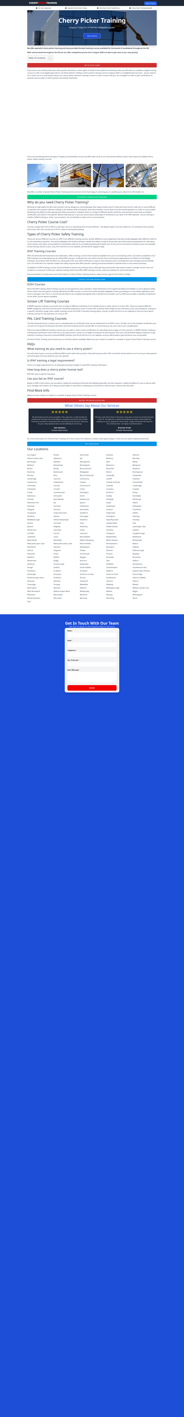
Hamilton (31, 516)
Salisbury (31, 564)
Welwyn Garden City (141, 588)
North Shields (85, 543)
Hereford (83, 519)
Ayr (81, 458)
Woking (109, 594)
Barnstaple (31, 462)
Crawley (136, 489)
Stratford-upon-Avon (35, 577)
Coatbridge (137, 485)
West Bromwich (33, 591)
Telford (135, 581)
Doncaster (58, 496)
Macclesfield (85, 537)
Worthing (110, 598)
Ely (55, 502)
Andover (109, 455)
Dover (82, 496)
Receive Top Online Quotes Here (92, 400)
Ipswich (30, 526)
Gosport (109, 509)
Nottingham (85, 547)
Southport (31, 571)
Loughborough (139, 533)
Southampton (111, 567)
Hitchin (30, 523)
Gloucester (84, 509)
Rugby (56, 560)
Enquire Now (92, 609)
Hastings (136, 516)
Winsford (83, 594)
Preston (109, 554)
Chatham (136, 479)
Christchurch (85, 485)
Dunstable (137, 496)
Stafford (109, 571)
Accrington (31, 455)
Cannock (57, 479)
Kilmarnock (31, 530)
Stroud (82, 577)
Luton (56, 537)
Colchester (31, 489)
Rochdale (110, 557)
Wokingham (137, 594)
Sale (108, 560)
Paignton (57, 550)
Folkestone (84, 506)
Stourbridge (137, 574)
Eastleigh (110, 499)
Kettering (83, 526)
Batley (135, 462)
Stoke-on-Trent (112, 574)
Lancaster (57, 530)
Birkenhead (58, 465)
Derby (135, 492)
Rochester (137, 557)
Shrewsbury (137, 564)
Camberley (137, 475)
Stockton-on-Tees (87, 574)
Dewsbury (31, 496)
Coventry (110, 489)
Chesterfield (137, 482)
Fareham (30, 506)
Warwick (57, 588)
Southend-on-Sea (140, 567)
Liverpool (83, 533)
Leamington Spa (139, 526)
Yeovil (135, 598)
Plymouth (31, 554)
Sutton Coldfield (139, 577)
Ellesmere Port (33, 502)
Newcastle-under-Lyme (63, 543)
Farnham (57, 506)
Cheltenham (58, 482)
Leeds (82, 530)
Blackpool (136, 465)
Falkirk (135, 502)
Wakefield (84, 584)
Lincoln (56, 533)
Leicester (110, 530)
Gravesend (31, 513)
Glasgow (30, 509)
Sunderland (111, 577)
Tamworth (84, 581)
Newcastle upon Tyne (36, 543)
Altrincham (84, 455)
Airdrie (56, 455)
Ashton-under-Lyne (35, 458)
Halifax (135, 513)
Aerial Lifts (144, 439)
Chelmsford (32, 482)
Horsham (57, 523)
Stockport (58, 574)
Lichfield (30, 533)
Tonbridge (31, 584)
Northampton (111, 543)
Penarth (109, 550)
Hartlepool (110, 516)
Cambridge (31, 479)
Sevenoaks (84, 564)
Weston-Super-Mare (62, 591)
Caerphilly (110, 475)
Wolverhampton (33, 598)
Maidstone (137, 537)
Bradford (136, 468)
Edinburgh (137, 499)
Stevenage (31, 574)
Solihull (56, 567)
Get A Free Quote (92, 444)
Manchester (32, 540)
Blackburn (110, 465)
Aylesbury (57, 458)
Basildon (57, 462)
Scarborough (59, 564)
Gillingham (137, 506)
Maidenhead (111, 537)
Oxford (30, 550)
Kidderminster (112, 526)
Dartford (109, 492)
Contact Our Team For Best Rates (92, 279)
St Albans (57, 571)
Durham (30, 499)
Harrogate (84, 516)
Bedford (30, 465)
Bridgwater (84, 472)
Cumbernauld (59, 492)
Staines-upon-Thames (141, 571)
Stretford (57, 577)
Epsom (82, 502)
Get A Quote (92, 36)
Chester (83, 482)
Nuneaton (110, 547)
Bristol (108, 472)
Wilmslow (31, 594)
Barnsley (136, 458)
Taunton (109, 581)
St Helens (83, 571)
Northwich (31, 547)
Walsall (135, 584)
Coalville (109, 485)
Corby (82, 489)
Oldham (136, 547)
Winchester (58, 594)
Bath (108, 462)
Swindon (57, 581)
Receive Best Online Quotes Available (92, 197)
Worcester (58, 598)
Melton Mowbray (87, 540)
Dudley (109, 496)
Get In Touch (150, 3)
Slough (30, 567)
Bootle (56, 468)
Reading (136, 554)
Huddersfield (111, 523)
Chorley (57, 485)
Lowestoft (31, 537)
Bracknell (110, 468)
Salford (135, 560)
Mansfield (58, 540)
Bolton (30, 468)
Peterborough (138, 550)
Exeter (108, 502)
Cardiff (109, 479)
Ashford (136, 455)
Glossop (57, 509)
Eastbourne (84, 499)
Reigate (83, 557)
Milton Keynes (112, 540)
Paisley (82, 550)
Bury (55, 475)
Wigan (135, 591)
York (29, 601)
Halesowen (110, 513)
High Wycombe (112, 519)
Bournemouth (85, 468)
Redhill (56, 557)
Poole (56, 554)
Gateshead (110, 506)
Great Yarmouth (60, 513)
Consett (57, 489)
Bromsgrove (138, 472)
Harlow (56, 516)
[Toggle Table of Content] (48, 58)
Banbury (109, 458)
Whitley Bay (84, 591)
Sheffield (109, 564)
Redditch (30, 557)
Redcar (135, 543)
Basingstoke (85, 462)
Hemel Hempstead (61, 519)
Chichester (31, 485)
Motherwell (137, 540)
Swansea (30, 581)
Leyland (136, 530)
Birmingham (85, 465)
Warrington (32, 588)
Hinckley (136, 519)
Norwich (57, 547)
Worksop (83, 598)
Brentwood (58, 472)
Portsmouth (85, 554)
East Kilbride (59, 499)
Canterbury (84, 479)
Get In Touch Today (92, 65)
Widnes (109, 591)
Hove (82, 523)
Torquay (57, 584)
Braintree (31, 472)
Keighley (57, 526)
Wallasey (109, 584)
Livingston (110, 533)
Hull (134, 523)
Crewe (29, 492)
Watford (83, 588)
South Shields (85, 567)
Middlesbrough (33, 519)
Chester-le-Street (113, 482)
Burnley (30, 475)
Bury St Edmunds (87, 475)
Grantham (137, 509)
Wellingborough (112, 588)
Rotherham (31, 560)
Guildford (84, 513)
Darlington (84, 492)
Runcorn (83, 560)
